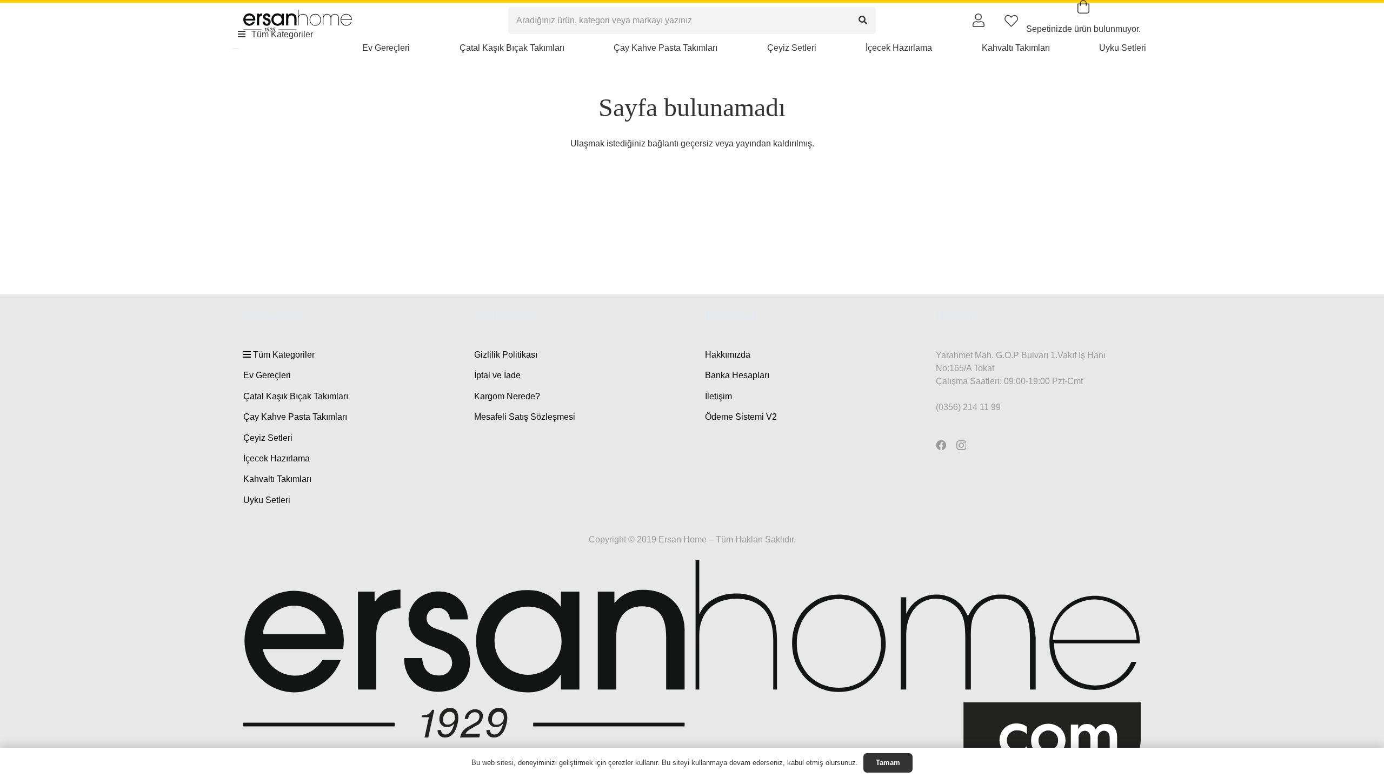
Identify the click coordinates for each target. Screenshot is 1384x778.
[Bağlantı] (978, 20)
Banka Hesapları (737, 375)
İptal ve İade (497, 375)
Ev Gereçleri (267, 375)
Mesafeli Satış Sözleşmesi (524, 416)
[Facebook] (941, 445)
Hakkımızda (727, 354)
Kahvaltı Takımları (277, 479)
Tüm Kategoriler (283, 354)
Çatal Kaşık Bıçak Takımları (295, 396)
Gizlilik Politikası (505, 354)
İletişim (718, 396)
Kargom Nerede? (507, 396)
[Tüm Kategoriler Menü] (235, 48)
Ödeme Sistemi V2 (741, 416)
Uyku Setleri (266, 500)
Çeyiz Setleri (267, 437)
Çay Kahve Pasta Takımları (295, 416)
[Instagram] (961, 445)
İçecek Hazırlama (276, 458)
